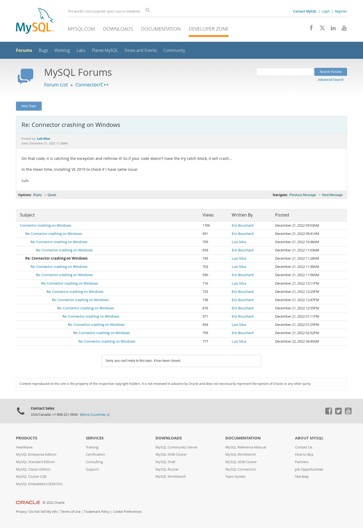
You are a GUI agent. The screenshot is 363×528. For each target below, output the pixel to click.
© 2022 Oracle (54, 502)
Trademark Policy (96, 512)
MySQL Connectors (240, 469)
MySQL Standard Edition (35, 462)
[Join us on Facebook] (309, 29)
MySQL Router (167, 469)
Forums (24, 50)
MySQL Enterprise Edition (36, 454)
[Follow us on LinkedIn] (331, 29)
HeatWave (24, 447)
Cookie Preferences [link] (127, 512)
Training (92, 447)
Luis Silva (239, 242)
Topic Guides (235, 476)
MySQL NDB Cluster (171, 454)
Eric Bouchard (243, 225)
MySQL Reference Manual (245, 447)
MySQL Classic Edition (33, 469)
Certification (95, 454)
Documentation (161, 29)
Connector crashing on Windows (45, 225)
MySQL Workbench (170, 476)
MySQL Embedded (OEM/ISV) (39, 484)
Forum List (56, 84)
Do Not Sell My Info (43, 512)
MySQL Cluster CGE (31, 476)
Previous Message (302, 195)
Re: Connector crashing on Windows (53, 233)
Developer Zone (209, 29)
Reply (37, 195)
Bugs (43, 50)
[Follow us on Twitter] (338, 413)
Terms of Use (71, 512)
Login (326, 11)
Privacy (21, 512)
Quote (52, 195)
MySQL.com (81, 29)
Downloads (118, 29)
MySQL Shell (165, 462)
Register (341, 11)
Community (174, 50)
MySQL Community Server (176, 447)
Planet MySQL (105, 50)
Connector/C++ (92, 84)
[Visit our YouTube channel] (342, 29)
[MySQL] (34, 21)
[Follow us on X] (320, 29)
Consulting (94, 462)
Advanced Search (331, 79)
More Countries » (94, 414)
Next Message (332, 195)
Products (26, 438)
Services (95, 438)
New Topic (28, 106)
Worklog (62, 50)
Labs (81, 50)
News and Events (141, 50)
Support (92, 469)
